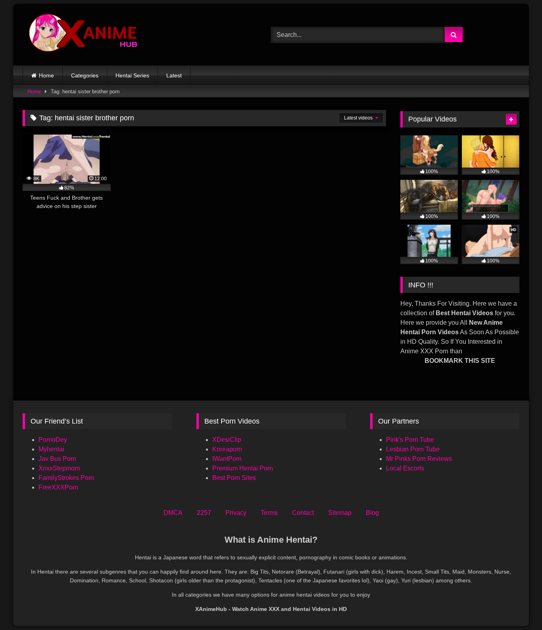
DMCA (173, 512)
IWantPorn (227, 458)
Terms (269, 512)
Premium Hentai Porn (242, 468)
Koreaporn (227, 449)
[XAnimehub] (84, 34)
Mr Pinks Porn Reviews (420, 458)
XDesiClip (226, 439)
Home (46, 75)
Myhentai (51, 449)
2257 (204, 512)
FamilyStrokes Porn (66, 477)
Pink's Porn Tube (410, 439)
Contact (303, 512)
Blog (372, 512)
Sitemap (340, 512)
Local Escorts (405, 468)
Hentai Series (132, 75)
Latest (174, 75)
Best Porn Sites (234, 477)
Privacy (235, 512)
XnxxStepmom (59, 468)
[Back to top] (517, 606)
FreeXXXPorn (58, 487)
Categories (84, 75)
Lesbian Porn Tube (413, 449)
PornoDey (52, 439)
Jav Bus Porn (57, 458)
